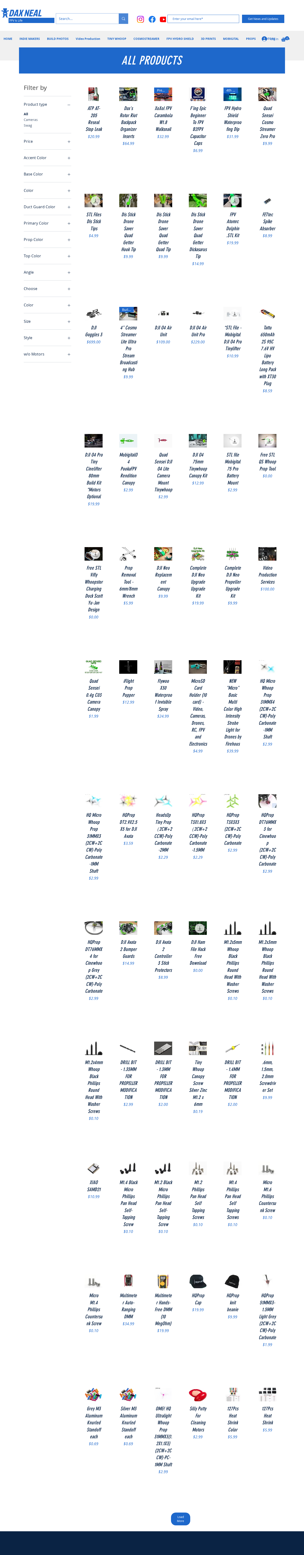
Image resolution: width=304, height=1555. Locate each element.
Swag (28, 125)
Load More (180, 1519)
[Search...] (123, 19)
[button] (285, 39)
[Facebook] (152, 19)
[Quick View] (94, 94)
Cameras (31, 119)
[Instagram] (140, 19)
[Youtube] (163, 19)
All (26, 114)
